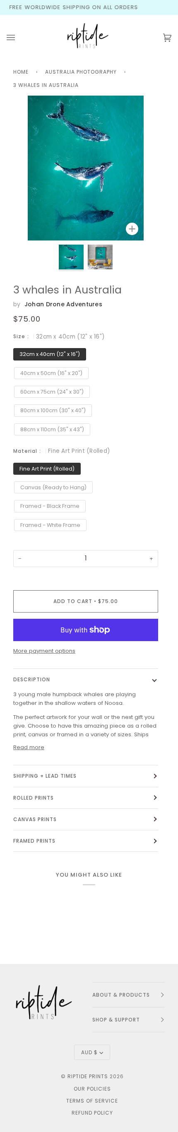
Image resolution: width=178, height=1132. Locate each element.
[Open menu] (19, 37)
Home (21, 71)
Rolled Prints (33, 797)
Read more (28, 747)
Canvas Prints (35, 819)
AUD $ (89, 1052)
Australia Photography (81, 71)
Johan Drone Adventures (63, 304)
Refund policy (92, 1112)
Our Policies (92, 1088)
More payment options (44, 651)
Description (31, 679)
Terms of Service (92, 1100)
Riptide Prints (87, 1076)
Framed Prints (34, 840)
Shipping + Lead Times (45, 775)
